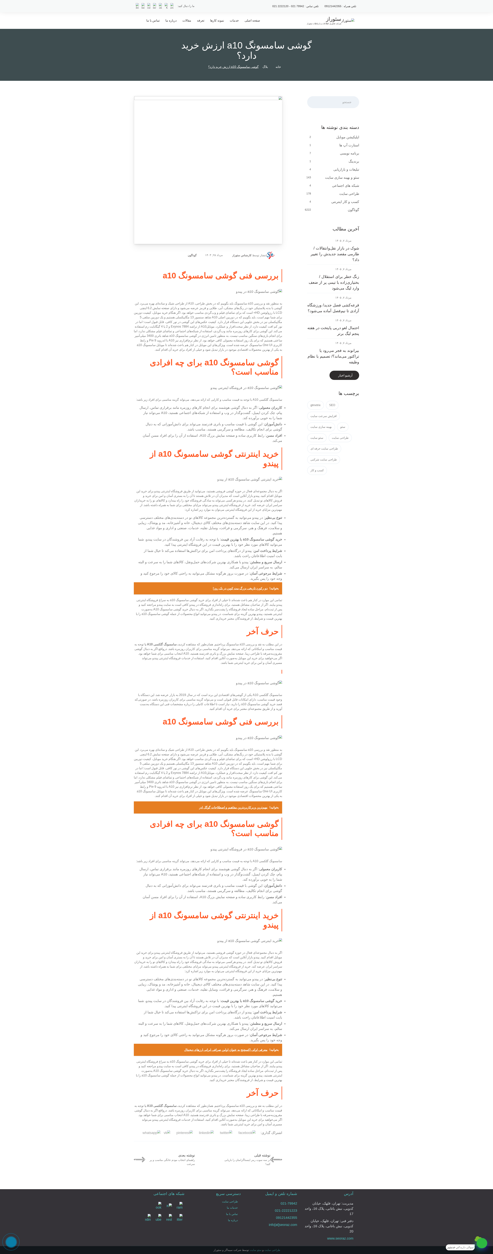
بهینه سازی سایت (321, 426)
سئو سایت (316, 437)
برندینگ (354, 161)
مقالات (186, 20)
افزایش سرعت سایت (323, 416)
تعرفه (200, 20)
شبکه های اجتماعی (345, 186)
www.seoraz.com (340, 1238)
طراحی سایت (349, 194)
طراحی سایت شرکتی (323, 459)
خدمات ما (232, 1207)
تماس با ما (153, 20)
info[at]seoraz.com (283, 1225)
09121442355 (286, 1218)
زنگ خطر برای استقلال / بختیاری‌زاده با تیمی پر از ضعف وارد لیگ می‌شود (334, 282)
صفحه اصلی (252, 20)
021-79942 (289, 1203)
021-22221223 (286, 1210)
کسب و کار (317, 470)
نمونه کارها (217, 20)
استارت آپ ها (349, 145)
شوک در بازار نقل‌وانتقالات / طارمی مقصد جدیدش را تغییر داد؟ (335, 254)
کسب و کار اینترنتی (345, 202)
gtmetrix (315, 405)
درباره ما (171, 20)
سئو (342, 426)
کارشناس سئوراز (242, 255)
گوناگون (192, 255)
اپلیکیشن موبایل (347, 137)
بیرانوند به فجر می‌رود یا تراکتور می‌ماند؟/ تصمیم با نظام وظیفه (333, 356)
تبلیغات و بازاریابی (346, 169)
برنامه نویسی (349, 153)
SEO (332, 405)
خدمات (234, 20)
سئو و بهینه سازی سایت (342, 177)
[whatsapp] (482, 1243)
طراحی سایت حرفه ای (324, 448)
